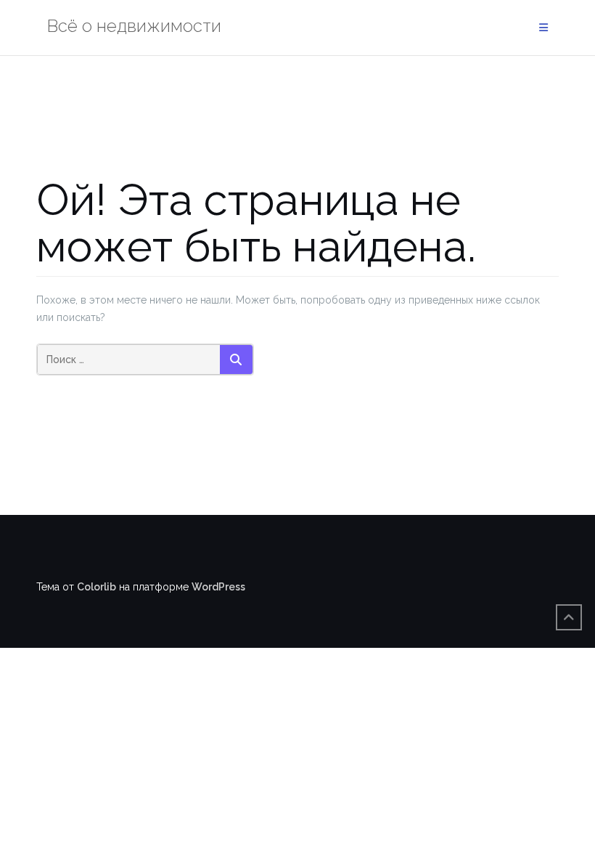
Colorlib (96, 587)
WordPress (218, 587)
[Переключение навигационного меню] (543, 28)
